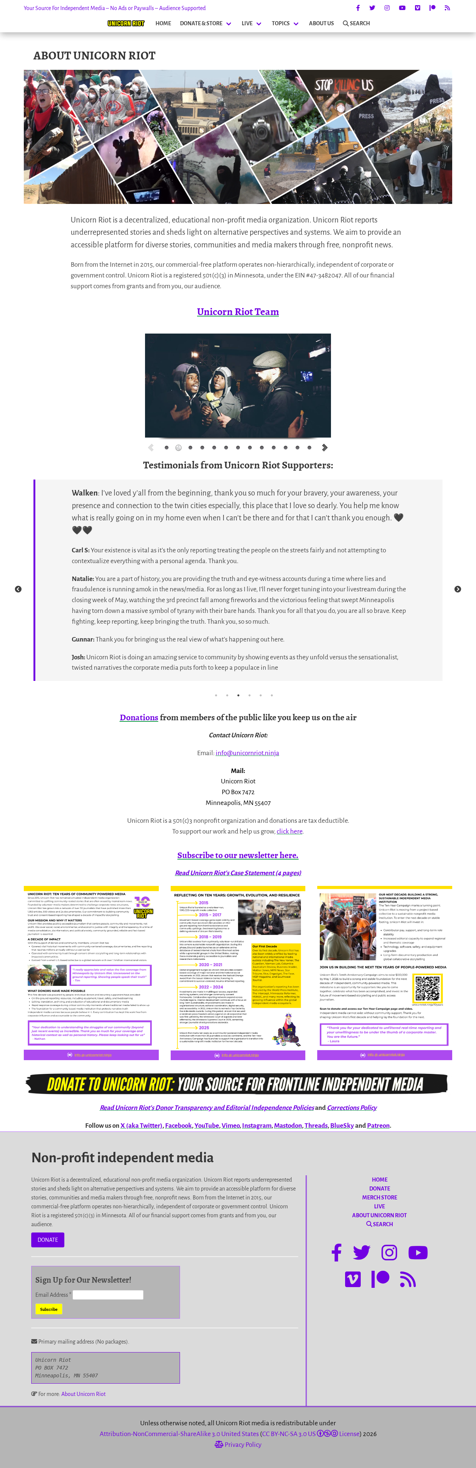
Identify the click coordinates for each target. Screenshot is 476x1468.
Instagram (256, 1125)
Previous (18, 589)
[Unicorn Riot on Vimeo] (417, 8)
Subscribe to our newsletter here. (238, 855)
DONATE (48, 1240)
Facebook (178, 1125)
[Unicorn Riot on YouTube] (402, 8)
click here (289, 831)
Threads (316, 1125)
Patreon (378, 1125)
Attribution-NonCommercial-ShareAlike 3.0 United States (179, 1434)
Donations (139, 717)
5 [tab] (260, 695)
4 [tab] (249, 695)
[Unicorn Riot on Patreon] (432, 8)
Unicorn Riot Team (238, 312)
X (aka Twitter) (141, 1125)
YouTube (206, 1125)
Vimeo (230, 1125)
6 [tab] (272, 695)
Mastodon (288, 1125)
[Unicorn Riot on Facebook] (358, 8)
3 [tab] (238, 695)
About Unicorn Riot (83, 1394)
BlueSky (342, 1125)
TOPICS (281, 23)
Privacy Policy (242, 1444)
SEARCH (360, 23)
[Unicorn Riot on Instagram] (387, 8)
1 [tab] (216, 695)
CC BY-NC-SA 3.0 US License (311, 1434)
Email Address (53, 1295)
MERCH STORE (379, 1198)
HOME (163, 23)
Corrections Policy (352, 1107)
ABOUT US (321, 23)
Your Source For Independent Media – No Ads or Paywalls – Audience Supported (115, 8)
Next (457, 589)
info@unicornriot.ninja (247, 753)
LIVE (247, 23)
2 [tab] (227, 695)
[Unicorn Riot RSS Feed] (447, 8)
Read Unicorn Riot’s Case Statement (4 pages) (238, 873)
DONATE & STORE (201, 23)
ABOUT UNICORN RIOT (379, 1215)
